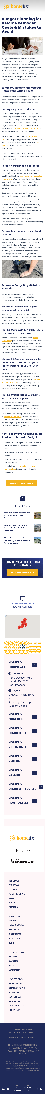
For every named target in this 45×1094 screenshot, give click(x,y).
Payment (14, 956)
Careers (13, 960)
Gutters (13, 907)
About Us (15, 916)
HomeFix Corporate (17, 664)
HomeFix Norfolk (15, 716)
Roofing (13, 889)
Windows (13, 884)
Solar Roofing (16, 893)
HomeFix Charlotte (17, 730)
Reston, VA (15, 996)
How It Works (17, 925)
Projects (14, 929)
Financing (14, 938)
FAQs (11, 965)
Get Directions (17, 685)
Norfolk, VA (15, 983)
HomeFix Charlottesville (22, 786)
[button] (25, 625)
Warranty (14, 969)
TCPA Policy (14, 1032)
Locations (16, 979)
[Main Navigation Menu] (39, 6)
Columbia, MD (16, 1005)
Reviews (13, 920)
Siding (11, 898)
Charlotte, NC (17, 987)
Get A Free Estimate (21, 572)
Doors (12, 902)
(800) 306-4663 (24, 862)
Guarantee (15, 934)
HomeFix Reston (15, 758)
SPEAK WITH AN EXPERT (21, 483)
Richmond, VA (16, 992)
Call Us (5, 1089)
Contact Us (16, 952)
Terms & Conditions (22, 1029)
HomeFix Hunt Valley (18, 800)
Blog (11, 942)
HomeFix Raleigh (15, 772)
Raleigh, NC (15, 1001)
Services (13, 880)
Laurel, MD (14, 1010)
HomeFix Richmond (17, 744)
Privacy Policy (29, 1032)
